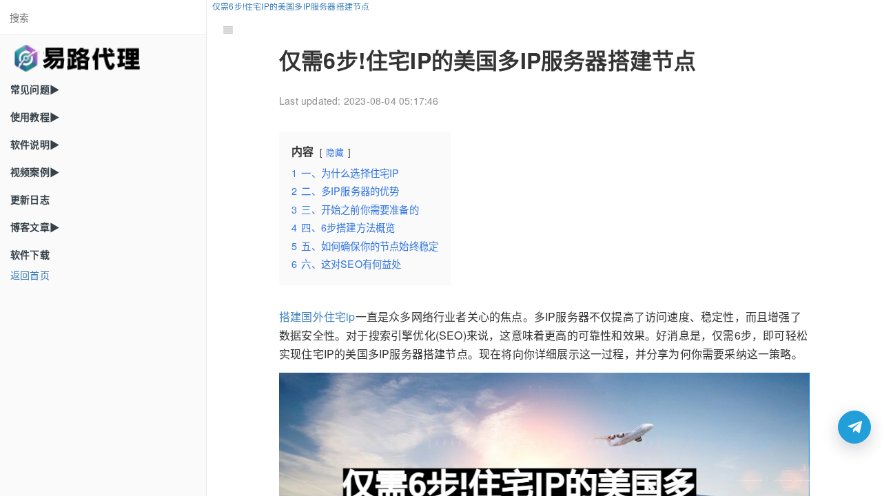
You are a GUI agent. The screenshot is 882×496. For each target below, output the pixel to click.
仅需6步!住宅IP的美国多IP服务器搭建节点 (290, 6)
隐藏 (335, 151)
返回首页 (30, 275)
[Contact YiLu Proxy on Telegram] (854, 427)
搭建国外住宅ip (317, 316)
